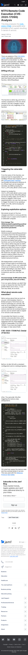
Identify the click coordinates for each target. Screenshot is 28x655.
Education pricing (6, 594)
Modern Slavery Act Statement (14, 647)
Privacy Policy (4, 512)
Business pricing (6, 589)
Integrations (4, 625)
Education (4, 576)
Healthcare (4, 580)
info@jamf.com (8, 566)
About (3, 629)
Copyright (5, 644)
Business (3, 571)
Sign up (14, 505)
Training (3, 607)
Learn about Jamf (14, 556)
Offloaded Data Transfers (12, 180)
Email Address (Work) (9, 496)
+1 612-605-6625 (9, 562)
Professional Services (7, 602)
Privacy (11, 644)
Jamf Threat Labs (13, 517)
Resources (4, 611)
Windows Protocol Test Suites (12, 474)
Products (3, 620)
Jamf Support (5, 598)
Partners (3, 616)
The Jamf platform (6, 585)
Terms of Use (17, 644)
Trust (23, 644)
